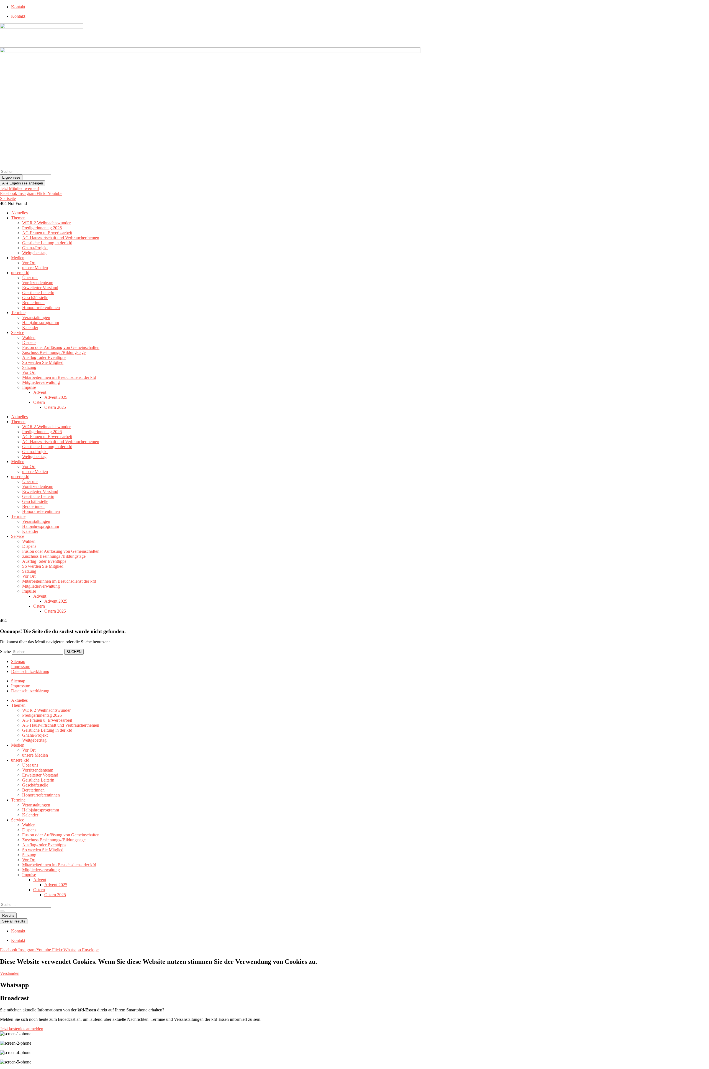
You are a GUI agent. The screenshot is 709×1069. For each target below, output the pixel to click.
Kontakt (18, 6)
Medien (17, 257)
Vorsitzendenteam (37, 282)
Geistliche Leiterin (38, 292)
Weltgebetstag (34, 252)
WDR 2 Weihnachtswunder (46, 222)
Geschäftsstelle (35, 297)
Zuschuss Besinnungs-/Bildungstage (54, 352)
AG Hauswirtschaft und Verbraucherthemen (60, 237)
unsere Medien (35, 267)
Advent (39, 392)
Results (8, 915)
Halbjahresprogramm (40, 322)
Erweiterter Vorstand (40, 287)
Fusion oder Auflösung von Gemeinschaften (60, 347)
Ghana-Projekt (35, 247)
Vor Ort (28, 262)
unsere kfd (20, 272)
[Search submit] (2, 911)
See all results (13, 921)
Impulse (29, 387)
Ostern (39, 402)
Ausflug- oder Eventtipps (44, 357)
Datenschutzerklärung (30, 671)
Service (17, 332)
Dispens (29, 342)
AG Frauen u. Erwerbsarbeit (47, 232)
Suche (5, 651)
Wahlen (28, 337)
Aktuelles (19, 212)
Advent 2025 (55, 397)
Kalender (30, 327)
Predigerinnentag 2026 (42, 227)
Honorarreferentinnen (41, 307)
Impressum (20, 666)
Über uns (30, 277)
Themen (18, 217)
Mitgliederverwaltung (41, 382)
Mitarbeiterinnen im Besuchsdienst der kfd (59, 377)
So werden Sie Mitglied (42, 362)
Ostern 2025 (55, 407)
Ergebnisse (11, 177)
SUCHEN (73, 652)
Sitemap (18, 661)
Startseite (8, 198)
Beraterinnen (33, 302)
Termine (18, 312)
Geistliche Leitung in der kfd (47, 242)
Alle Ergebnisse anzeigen (22, 183)
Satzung (29, 367)
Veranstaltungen (36, 317)
